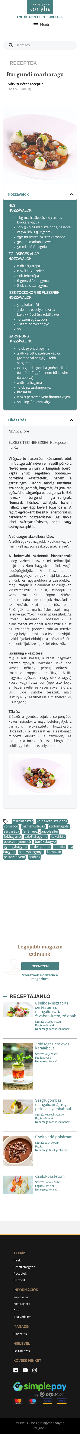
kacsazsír (54, 852)
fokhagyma (12, 837)
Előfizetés (20, 1334)
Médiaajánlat (21, 1304)
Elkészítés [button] (17, 420)
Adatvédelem (22, 1317)
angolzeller (49, 831)
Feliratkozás (21, 1351)
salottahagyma (36, 837)
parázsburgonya (31, 852)
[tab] (40, 194)
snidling (35, 857)
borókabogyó (45, 842)
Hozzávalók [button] (18, 194)
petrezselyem (14, 857)
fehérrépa (30, 831)
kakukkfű (58, 837)
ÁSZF (17, 1310)
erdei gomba (40, 847)
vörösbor (11, 826)
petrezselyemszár (17, 842)
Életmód (19, 1280)
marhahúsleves (33, 826)
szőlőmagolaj (59, 826)
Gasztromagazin (24, 1267)
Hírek (17, 1260)
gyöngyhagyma (15, 847)
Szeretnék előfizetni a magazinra (40, 977)
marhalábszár (22, 821)
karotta (59, 847)
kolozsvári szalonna (51, 821)
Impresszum (21, 1297)
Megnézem (40, 966)
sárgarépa (11, 831)
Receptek (20, 1273)
